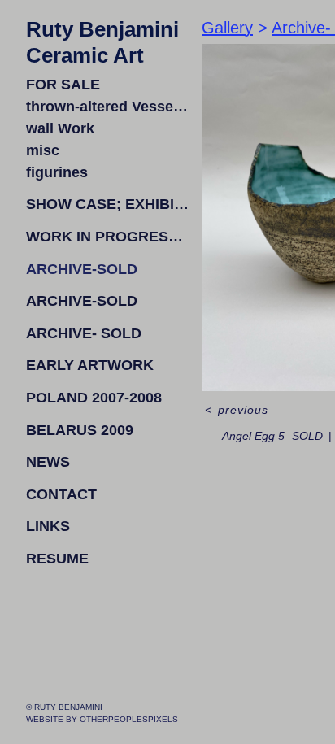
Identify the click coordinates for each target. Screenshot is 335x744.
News (49, 462)
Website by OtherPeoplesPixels (102, 719)
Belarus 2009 (78, 430)
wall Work (61, 128)
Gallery (227, 28)
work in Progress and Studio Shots (107, 236)
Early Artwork (92, 365)
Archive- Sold (83, 333)
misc (41, 150)
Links (48, 526)
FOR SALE (62, 84)
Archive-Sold (81, 269)
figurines (55, 172)
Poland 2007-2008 (95, 397)
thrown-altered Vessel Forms (107, 106)
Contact (63, 494)
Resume (56, 558)
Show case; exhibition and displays (107, 204)
